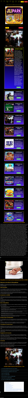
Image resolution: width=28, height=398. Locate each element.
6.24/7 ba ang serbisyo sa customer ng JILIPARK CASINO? (8, 376)
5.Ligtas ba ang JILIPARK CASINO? (5, 374)
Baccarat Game (7, 1)
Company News (19, 1)
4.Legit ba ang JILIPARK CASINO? (5, 373)
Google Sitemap (2, 397)
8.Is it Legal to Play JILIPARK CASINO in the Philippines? (8, 379)
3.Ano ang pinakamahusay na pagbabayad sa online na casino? (9, 371)
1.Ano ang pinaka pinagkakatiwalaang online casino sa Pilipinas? (9, 368)
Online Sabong (13, 1)
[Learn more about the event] (5, 38)
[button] (14, 368)
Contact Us (16, 1)
